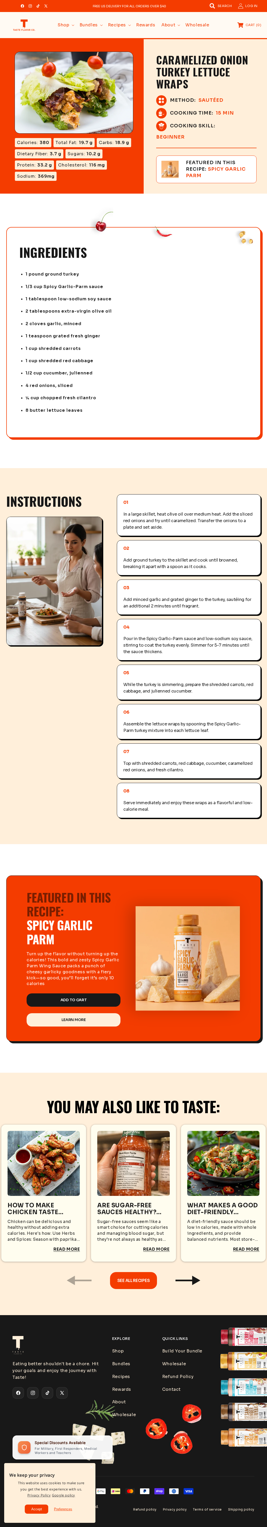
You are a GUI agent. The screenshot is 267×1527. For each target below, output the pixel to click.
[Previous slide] (79, 1280)
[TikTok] (38, 6)
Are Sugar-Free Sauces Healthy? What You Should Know (128, 1209)
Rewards (121, 1389)
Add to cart (73, 1000)
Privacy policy (175, 1509)
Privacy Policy (39, 1495)
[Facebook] (22, 6)
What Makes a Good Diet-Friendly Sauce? (222, 1209)
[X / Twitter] (46, 6)
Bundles (121, 1364)
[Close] (91, 1467)
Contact (171, 1389)
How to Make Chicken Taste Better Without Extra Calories (35, 1209)
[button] (220, 6)
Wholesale (124, 1414)
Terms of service (207, 1509)
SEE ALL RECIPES (133, 1280)
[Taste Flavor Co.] (57, 1345)
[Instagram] (30, 6)
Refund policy (145, 1509)
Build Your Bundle (182, 1351)
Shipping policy (241, 1509)
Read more (66, 1249)
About (119, 1402)
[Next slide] (188, 1280)
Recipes (121, 1376)
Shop (118, 1351)
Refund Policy (178, 1376)
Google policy (63, 1495)
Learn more (74, 1019)
